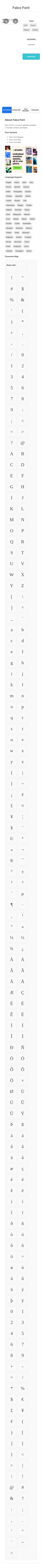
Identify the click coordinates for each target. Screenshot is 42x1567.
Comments (35, 110)
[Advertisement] (21, 83)
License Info (16, 110)
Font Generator (25, 110)
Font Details (7, 110)
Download (31, 57)
